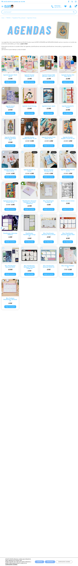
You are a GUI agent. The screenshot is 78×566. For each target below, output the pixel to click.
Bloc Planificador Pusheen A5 (48, 201)
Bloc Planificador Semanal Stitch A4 (48, 266)
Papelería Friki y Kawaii (18, 18)
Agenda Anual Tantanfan (10, 106)
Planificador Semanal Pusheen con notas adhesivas (29, 202)
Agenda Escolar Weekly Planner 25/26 (29, 137)
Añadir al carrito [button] (10, 82)
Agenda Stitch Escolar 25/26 (68, 170)
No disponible (10, 113)
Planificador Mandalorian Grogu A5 (29, 234)
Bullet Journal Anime (67, 201)
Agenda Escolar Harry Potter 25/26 (10, 201)
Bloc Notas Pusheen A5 (68, 266)
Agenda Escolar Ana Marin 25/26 (10, 170)
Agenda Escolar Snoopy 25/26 (49, 170)
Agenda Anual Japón (48, 106)
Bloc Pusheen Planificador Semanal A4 (10, 299)
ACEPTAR (39, 562)
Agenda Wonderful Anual (68, 106)
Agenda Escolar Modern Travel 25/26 (67, 137)
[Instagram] (75, 1)
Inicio (3, 18)
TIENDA (8, 18)
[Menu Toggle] (2, 6)
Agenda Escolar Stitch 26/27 (10, 75)
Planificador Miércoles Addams (10, 233)
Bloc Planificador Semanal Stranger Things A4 (29, 267)
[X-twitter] (72, 1)
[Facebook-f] (68, 1)
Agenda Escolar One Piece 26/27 (67, 75)
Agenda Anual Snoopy (29, 106)
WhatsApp (57, 6)
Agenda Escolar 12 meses (29, 170)
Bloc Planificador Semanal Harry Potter (49, 233)
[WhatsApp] (52, 6)
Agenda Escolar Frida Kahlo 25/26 (48, 137)
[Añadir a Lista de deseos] (3, 57)
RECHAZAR (50, 562)
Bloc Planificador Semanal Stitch (10, 266)
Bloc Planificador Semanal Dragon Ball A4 (68, 234)
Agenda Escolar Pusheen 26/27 (29, 75)
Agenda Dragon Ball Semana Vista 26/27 (48, 75)
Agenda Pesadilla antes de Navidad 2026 (10, 138)
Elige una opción (10, 306)
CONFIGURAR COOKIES (11, 564)
